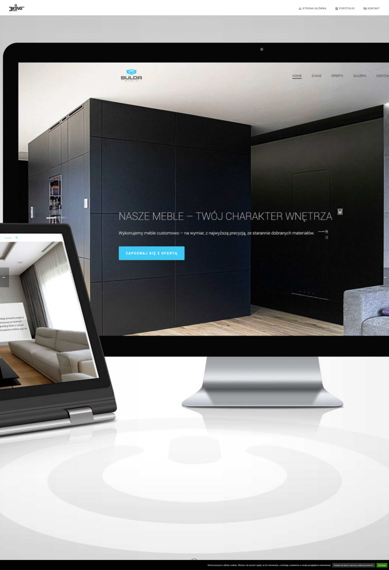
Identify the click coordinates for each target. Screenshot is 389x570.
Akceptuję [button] (382, 565)
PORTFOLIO (347, 8)
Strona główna (314, 8)
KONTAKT (374, 8)
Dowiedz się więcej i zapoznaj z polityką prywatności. (353, 565)
